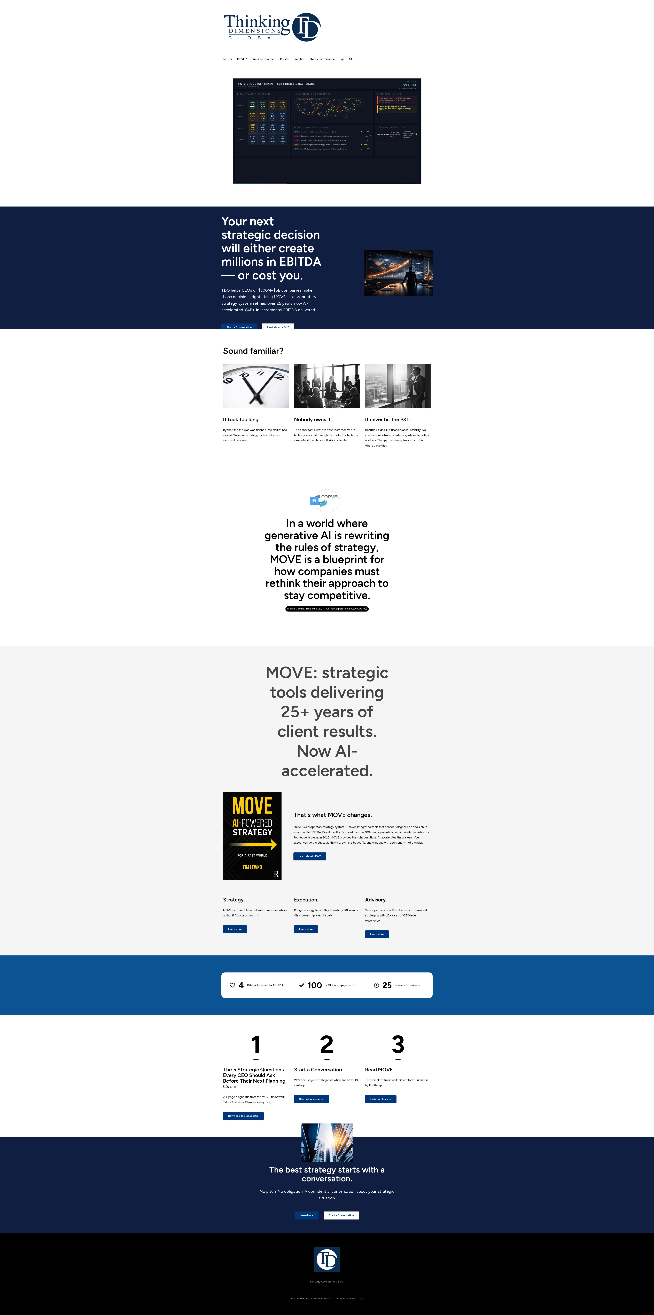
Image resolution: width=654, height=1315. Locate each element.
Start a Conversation (321, 59)
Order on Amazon (380, 1099)
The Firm (226, 59)
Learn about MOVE (310, 856)
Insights (299, 59)
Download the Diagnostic (243, 1116)
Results (284, 59)
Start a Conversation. (341, 1215)
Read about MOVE (278, 327)
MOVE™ (242, 59)
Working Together (264, 59)
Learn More (235, 929)
